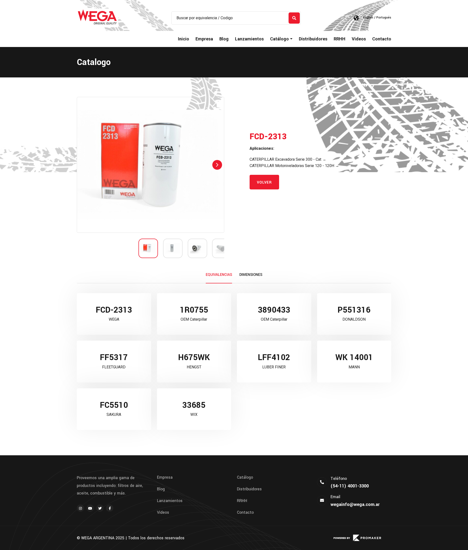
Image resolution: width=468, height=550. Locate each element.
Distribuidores (313, 38)
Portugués (383, 17)
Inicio (183, 38)
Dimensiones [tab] (250, 274)
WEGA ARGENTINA (97, 538)
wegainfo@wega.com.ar (355, 504)
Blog (224, 38)
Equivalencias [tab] (219, 274)
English (368, 17)
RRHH (339, 38)
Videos (359, 38)
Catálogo (245, 477)
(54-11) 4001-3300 (350, 486)
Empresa (204, 38)
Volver (264, 182)
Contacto (381, 38)
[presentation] (84, 165)
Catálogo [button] (279, 38)
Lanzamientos (249, 38)
